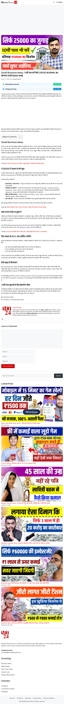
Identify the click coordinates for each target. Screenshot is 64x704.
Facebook (4, 686)
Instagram (4, 691)
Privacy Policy (37, 698)
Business (7, 299)
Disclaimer (28, 698)
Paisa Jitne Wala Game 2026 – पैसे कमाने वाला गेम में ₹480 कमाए (20, 423)
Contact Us (20, 698)
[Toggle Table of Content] (19, 137)
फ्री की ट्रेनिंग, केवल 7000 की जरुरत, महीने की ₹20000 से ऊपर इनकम (26, 207)
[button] (53, 2)
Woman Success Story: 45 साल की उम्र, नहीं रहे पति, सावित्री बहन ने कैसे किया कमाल (25, 503)
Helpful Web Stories (7, 675)
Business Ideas (9, 297)
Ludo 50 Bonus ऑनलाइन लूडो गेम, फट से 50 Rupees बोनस (18, 463)
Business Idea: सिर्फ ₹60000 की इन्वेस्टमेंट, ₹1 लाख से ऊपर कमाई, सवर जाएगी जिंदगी (25, 583)
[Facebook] (2, 319)
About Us (12, 698)
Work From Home (7, 669)
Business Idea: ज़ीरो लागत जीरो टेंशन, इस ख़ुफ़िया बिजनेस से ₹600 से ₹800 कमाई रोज (25, 623)
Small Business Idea (17, 299)
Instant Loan (5, 672)
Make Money (5, 666)
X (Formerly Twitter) (7, 689)
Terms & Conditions (48, 698)
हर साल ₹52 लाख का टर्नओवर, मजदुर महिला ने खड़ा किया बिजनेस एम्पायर (25, 163)
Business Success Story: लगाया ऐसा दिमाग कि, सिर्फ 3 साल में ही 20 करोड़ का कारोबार (25, 543)
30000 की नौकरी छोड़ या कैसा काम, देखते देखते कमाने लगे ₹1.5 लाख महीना (26, 231)
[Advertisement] (32, 18)
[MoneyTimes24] (9, 2)
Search (58, 376)
